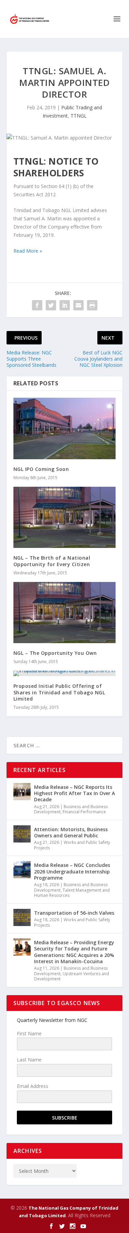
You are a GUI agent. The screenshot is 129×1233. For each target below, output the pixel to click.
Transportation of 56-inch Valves (74, 913)
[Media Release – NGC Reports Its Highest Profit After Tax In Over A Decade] (22, 791)
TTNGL (79, 115)
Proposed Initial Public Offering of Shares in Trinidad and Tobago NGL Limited (59, 692)
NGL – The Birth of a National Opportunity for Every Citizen (51, 560)
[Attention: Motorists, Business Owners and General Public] (22, 834)
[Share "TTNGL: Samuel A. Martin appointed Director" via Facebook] (37, 305)
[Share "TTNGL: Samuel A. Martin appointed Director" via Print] (92, 305)
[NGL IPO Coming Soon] (64, 428)
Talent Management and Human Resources (72, 893)
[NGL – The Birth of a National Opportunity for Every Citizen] (64, 517)
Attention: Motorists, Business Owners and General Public (71, 832)
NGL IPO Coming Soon (41, 469)
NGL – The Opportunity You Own (55, 653)
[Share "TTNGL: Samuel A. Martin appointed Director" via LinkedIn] (65, 305)
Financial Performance (84, 812)
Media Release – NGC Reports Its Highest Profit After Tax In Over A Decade (74, 793)
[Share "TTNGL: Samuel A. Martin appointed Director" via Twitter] (51, 305)
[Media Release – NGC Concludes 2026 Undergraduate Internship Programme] (22, 869)
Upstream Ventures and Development (71, 976)
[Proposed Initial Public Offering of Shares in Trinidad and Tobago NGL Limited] (64, 673)
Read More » (27, 250)
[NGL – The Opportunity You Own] (64, 612)
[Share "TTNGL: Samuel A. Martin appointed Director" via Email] (78, 305)
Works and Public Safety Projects (72, 845)
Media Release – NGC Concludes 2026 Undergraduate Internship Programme (72, 871)
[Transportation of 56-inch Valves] (22, 917)
